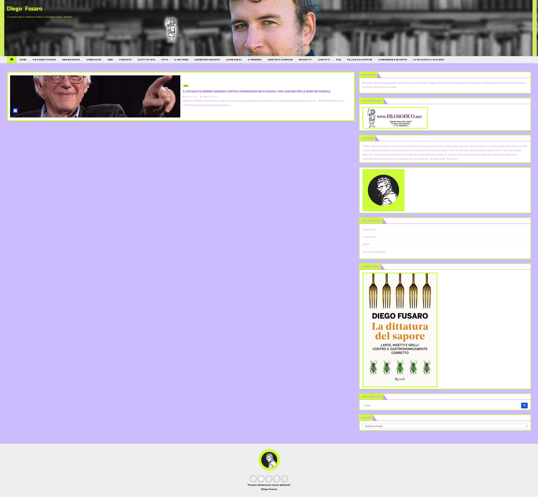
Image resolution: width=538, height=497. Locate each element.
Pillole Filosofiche (359, 59)
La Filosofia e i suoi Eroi (428, 59)
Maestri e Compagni (280, 59)
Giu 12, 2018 (192, 97)
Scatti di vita (146, 59)
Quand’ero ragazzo (207, 59)
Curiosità (125, 59)
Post (186, 86)
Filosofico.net (369, 229)
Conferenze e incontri (392, 59)
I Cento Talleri (369, 237)
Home (23, 59)
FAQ (338, 59)
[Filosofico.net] (395, 117)
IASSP (365, 244)
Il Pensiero (255, 59)
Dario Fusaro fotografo (373, 252)
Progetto (305, 59)
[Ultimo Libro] (400, 330)
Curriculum (93, 59)
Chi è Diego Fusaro (44, 59)
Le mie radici (234, 59)
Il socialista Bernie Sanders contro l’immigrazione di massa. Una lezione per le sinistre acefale (257, 91)
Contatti (324, 59)
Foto (165, 59)
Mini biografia (71, 59)
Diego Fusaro (209, 97)
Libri (110, 59)
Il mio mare (181, 59)
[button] (529, 59)
